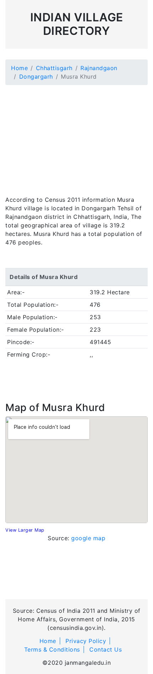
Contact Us (105, 649)
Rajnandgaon (98, 68)
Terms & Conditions (52, 649)
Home (19, 68)
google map (88, 538)
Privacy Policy (85, 640)
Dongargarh (36, 76)
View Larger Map (24, 530)
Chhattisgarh (54, 68)
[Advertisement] (76, 136)
